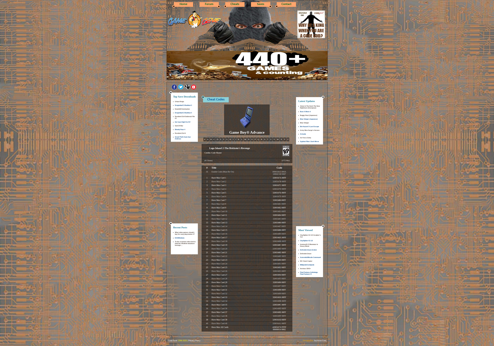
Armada (303, 134)
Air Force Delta (305, 138)
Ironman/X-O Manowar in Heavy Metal (309, 245)
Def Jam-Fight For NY (183, 122)
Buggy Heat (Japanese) (308, 115)
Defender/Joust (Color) (308, 250)
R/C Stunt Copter (306, 261)
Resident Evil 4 (180, 133)
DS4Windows (179, 238)
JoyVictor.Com (320, 340)
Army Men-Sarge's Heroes (310, 130)
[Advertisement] (184, 182)
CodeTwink (172, 340)
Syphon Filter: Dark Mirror (309, 141)
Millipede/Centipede (307, 265)
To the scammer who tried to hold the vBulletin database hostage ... (185, 243)
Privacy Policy (194, 340)
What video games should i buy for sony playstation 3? (185, 233)
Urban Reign (179, 101)
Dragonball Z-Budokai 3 (183, 105)
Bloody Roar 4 (180, 129)
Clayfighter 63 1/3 (306, 241)
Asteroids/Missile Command (310, 257)
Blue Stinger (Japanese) (309, 119)
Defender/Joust (305, 254)
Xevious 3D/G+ (305, 269)
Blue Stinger (304, 123)
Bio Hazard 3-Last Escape (309, 126)
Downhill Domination (182, 109)
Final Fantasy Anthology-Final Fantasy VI (309, 273)
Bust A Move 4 (305, 112)
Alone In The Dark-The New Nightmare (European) (310, 107)
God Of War (179, 126)
